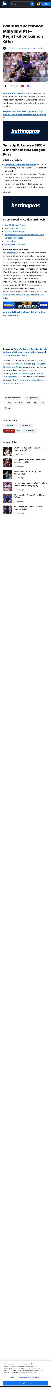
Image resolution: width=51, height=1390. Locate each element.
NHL (42, 403)
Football (19, 403)
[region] (25, 1374)
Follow (31, 431)
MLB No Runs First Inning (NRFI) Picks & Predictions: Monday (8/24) (30, 484)
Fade (27, 425)
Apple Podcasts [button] (22, 349)
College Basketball (12, 398)
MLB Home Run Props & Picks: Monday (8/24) (30, 496)
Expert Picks (10, 241)
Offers (7, 408)
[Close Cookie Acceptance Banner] (47, 1364)
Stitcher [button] (18, 352)
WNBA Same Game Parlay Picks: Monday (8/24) (27, 472)
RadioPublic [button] (29, 352)
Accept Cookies (25, 1383)
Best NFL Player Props (14, 231)
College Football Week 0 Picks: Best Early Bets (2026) (29, 460)
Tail (11, 425)
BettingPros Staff (16, 48)
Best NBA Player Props (14, 228)
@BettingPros (29, 48)
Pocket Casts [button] (20, 355)
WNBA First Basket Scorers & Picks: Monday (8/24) (29, 449)
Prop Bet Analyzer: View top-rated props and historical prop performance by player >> (24, 114)
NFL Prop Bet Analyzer (14, 244)
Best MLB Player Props (14, 225)
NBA (28, 403)
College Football (32, 398)
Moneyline (12, 252)
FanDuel (7, 403)
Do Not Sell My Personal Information (25, 1377)
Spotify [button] (34, 349)
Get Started (46, 4)
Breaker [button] (41, 352)
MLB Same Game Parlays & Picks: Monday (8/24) (28, 508)
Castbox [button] (7, 355)
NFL (35, 403)
